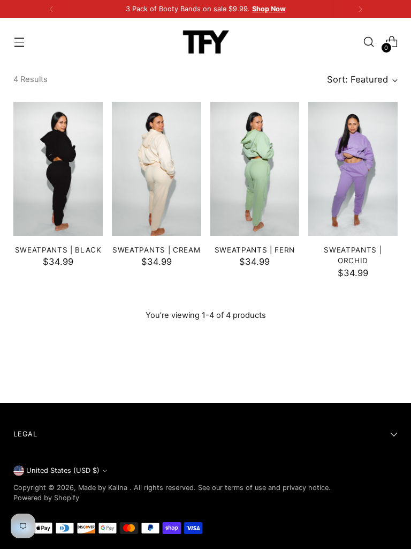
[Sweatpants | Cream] (156, 169)
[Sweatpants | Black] (58, 169)
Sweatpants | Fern (255, 250)
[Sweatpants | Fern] (255, 169)
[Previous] (51, 9)
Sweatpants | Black (58, 250)
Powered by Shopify (46, 498)
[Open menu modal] (19, 42)
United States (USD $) (63, 470)
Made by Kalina (104, 488)
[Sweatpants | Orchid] (353, 169)
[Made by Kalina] (205, 42)
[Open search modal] (369, 42)
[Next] (360, 9)
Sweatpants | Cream (156, 250)
